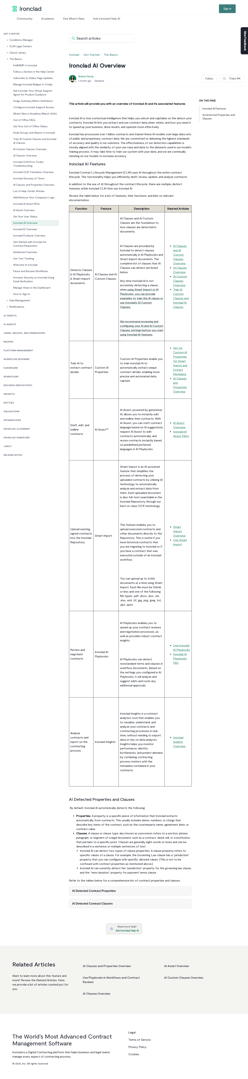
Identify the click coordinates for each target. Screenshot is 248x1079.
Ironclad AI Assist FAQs (26, 203)
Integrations (12, 420)
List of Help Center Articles (29, 191)
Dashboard (11, 368)
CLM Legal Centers (20, 46)
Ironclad (74, 55)
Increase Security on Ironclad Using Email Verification (33, 279)
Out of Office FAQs (24, 120)
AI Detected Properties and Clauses (218, 116)
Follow (209, 78)
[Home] (26, 8)
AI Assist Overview (23, 210)
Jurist (8, 446)
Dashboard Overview (25, 252)
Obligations (12, 411)
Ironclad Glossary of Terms (28, 178)
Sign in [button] (227, 9)
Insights (9, 394)
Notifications (16, 306)
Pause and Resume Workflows (30, 271)
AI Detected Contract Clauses (92, 903)
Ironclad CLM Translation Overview (33, 172)
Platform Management (18, 350)
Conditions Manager (21, 40)
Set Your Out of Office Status (30, 126)
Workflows (11, 376)
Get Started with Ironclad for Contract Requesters (29, 243)
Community (24, 19)
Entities (9, 402)
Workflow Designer (17, 359)
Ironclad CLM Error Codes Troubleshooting (28, 163)
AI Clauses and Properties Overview (33, 184)
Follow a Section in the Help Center (33, 71)
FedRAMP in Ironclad (25, 65)
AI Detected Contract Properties (94, 890)
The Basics (15, 59)
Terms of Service (139, 1040)
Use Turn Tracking (23, 258)
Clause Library (17, 52)
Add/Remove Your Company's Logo (34, 197)
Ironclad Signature (17, 437)
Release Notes (13, 455)
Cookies (133, 1054)
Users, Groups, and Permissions (24, 333)
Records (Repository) (18, 385)
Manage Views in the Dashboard (31, 287)
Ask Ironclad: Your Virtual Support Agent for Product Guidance (32, 92)
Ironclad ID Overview (25, 229)
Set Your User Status (25, 216)
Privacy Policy (137, 1047)
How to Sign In (21, 294)
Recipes (8, 341)
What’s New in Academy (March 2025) (35, 113)
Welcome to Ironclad (25, 264)
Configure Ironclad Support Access (33, 107)
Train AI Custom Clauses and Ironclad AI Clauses (34, 141)
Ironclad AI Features (214, 108)
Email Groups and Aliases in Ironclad (34, 132)
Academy (47, 19)
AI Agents (10, 324)
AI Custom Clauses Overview (29, 149)
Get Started (12, 33)
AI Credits (10, 315)
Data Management (19, 300)
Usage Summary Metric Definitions (33, 101)
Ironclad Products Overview (29, 235)
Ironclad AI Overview (25, 223)
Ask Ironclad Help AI (106, 19)
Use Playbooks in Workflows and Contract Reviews (111, 980)
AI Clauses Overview (25, 155)
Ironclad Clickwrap (17, 429)
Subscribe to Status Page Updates (33, 78)
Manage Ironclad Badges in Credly (32, 84)
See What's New (73, 19)
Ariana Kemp (86, 76)
